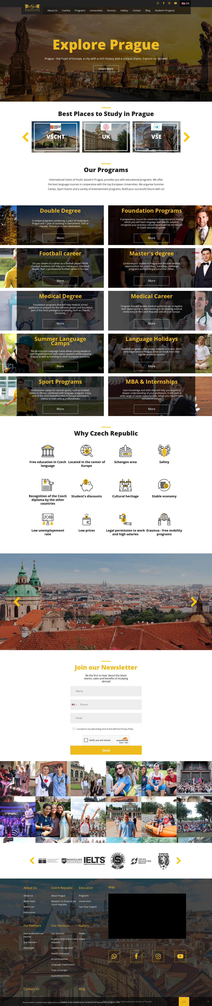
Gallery (124, 10)
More (60, 238)
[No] (208, 1001)
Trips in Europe (59, 970)
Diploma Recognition (62, 947)
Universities (96, 10)
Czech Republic (62, 888)
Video (82, 939)
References (29, 912)
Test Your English (88, 906)
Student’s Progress (165, 10)
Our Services (60, 925)
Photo (82, 933)
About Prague (58, 895)
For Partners (32, 925)
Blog (147, 10)
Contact (137, 10)
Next (186, 137)
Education (86, 888)
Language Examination (63, 964)
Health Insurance (60, 953)
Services (111, 10)
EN (187, 3)
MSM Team (29, 901)
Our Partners (30, 942)
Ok (184, 1002)
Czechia (66, 10)
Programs (80, 10)
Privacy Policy (127, 729)
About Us (52, 10)
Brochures (29, 906)
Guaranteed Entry (60, 975)
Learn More (106, 68)
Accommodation (59, 959)
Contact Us (31, 989)
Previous (25, 137)
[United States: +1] (74, 705)
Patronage (29, 947)
